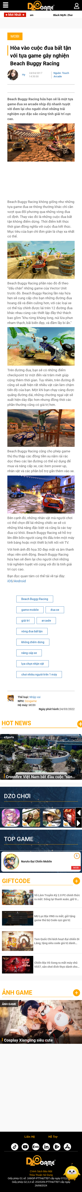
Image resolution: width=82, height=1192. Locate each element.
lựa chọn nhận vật (32, 663)
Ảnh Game (17, 992)
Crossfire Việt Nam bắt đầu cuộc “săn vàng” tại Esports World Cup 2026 (39, 777)
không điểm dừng (32, 642)
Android (20, 581)
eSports (9, 737)
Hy (23, 74)
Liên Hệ (29, 1137)
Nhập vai (34, 697)
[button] (78, 823)
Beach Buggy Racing (34, 599)
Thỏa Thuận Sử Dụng (41, 1175)
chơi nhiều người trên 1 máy (39, 674)
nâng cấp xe (29, 653)
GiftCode (16, 880)
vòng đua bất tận (32, 631)
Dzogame (31, 701)
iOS (10, 581)
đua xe (55, 609)
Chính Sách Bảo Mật (41, 1171)
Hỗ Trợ (53, 1137)
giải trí (25, 620)
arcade (46, 620)
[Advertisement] (41, 1089)
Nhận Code (56, 897)
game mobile (30, 609)
